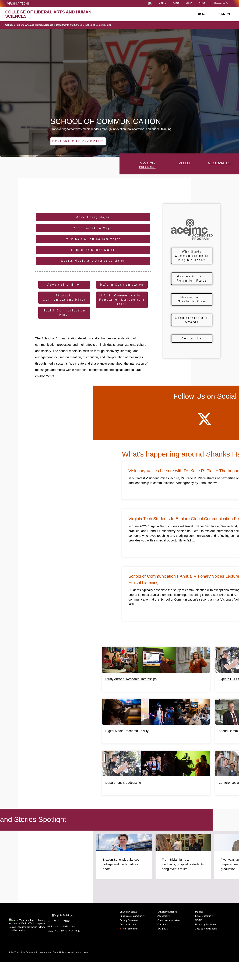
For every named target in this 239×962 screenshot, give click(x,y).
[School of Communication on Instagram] (223, 422)
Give (189, 3)
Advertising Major (93, 217)
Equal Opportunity (204, 916)
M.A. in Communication (122, 284)
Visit (176, 3)
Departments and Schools (70, 25)
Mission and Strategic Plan (191, 299)
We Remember (130, 928)
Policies (199, 911)
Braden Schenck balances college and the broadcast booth (121, 864)
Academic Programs (147, 165)
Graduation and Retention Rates (192, 278)
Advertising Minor (64, 284)
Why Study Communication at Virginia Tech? (192, 255)
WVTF (198, 920)
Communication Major (93, 228)
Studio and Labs (220, 162)
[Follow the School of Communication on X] (204, 422)
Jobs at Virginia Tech (206, 928)
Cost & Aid (162, 924)
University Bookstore (205, 924)
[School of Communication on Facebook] (186, 422)
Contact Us (191, 338)
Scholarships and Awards (191, 320)
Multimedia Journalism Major (93, 239)
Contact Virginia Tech (65, 931)
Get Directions (60, 921)
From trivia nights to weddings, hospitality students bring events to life (183, 864)
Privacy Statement (129, 920)
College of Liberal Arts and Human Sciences (30, 25)
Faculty (184, 162)
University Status (128, 911)
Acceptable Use (128, 924)
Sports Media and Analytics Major (93, 260)
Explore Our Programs (78, 141)
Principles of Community (132, 916)
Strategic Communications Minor (64, 297)
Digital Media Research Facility (127, 731)
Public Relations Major (93, 249)
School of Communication (98, 25)
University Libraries (167, 911)
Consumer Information (168, 920)
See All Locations (62, 926)
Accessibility (163, 916)
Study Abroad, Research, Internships (131, 679)
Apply (162, 3)
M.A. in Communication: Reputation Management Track (122, 299)
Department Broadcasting (123, 782)
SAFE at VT (163, 928)
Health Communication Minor (64, 312)
